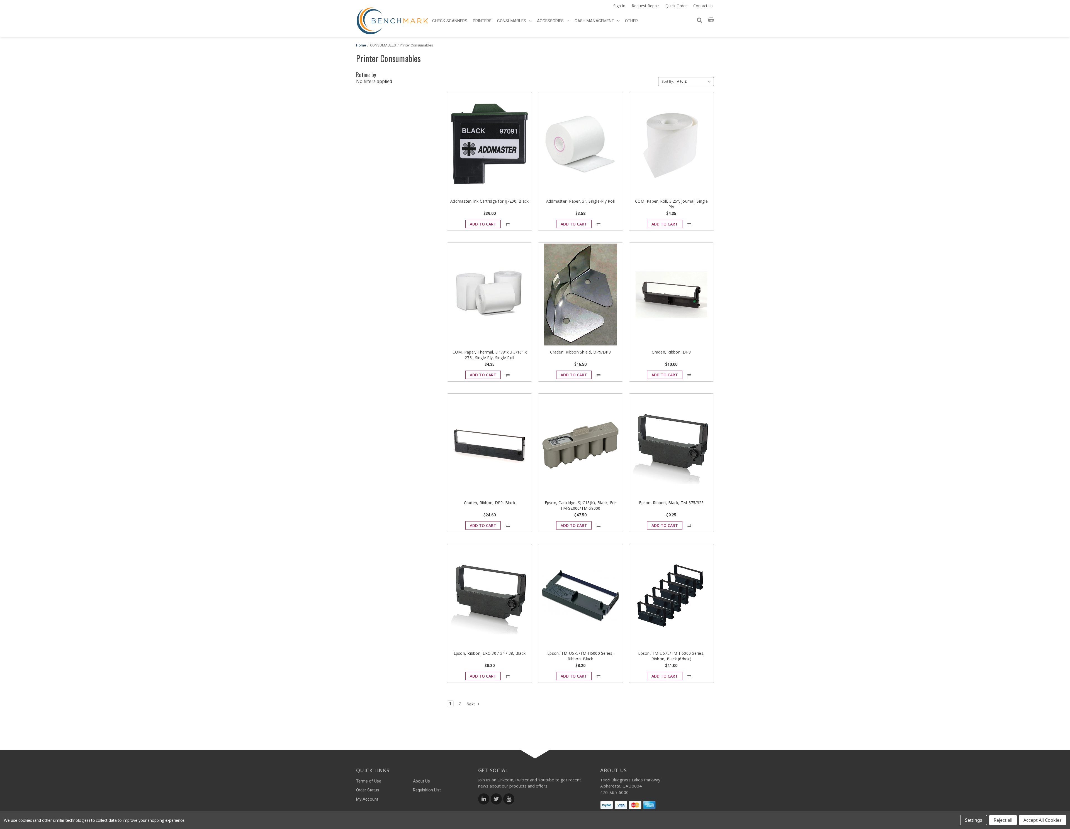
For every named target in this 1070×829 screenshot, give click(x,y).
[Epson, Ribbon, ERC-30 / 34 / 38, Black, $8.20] (489, 596)
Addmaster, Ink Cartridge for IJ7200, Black (489, 201)
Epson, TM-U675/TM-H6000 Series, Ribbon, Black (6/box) (671, 656)
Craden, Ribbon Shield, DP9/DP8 (580, 352)
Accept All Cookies (1042, 820)
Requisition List (427, 790)
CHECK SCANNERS (449, 20)
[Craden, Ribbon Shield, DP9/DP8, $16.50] (580, 294)
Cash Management (594, 20)
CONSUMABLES (511, 20)
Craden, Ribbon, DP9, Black (489, 502)
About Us (421, 781)
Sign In (619, 5)
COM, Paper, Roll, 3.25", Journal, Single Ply (671, 203)
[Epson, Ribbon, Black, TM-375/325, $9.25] (671, 445)
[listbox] (695, 81)
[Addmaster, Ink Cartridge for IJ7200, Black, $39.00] (489, 144)
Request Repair (645, 5)
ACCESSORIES (550, 20)
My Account (367, 799)
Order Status (367, 790)
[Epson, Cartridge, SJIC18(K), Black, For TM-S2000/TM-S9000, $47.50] (580, 445)
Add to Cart (483, 224)
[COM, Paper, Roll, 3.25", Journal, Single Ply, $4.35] (671, 144)
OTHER (631, 20)
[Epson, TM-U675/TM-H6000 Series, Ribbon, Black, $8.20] (580, 596)
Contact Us (703, 5)
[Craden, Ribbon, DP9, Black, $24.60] (489, 445)
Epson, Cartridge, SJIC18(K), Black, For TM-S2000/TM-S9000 (580, 505)
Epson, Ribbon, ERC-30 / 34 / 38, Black (490, 653)
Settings (973, 820)
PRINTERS (482, 20)
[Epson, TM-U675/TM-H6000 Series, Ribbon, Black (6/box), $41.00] (671, 596)
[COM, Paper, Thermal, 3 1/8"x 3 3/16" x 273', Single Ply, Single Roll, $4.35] (489, 294)
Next (471, 704)
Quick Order (676, 5)
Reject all (1003, 820)
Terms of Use (368, 781)
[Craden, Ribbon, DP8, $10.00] (671, 294)
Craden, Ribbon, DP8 (671, 352)
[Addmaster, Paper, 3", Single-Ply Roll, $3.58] (580, 144)
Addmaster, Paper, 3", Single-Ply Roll (580, 201)
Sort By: (668, 81)
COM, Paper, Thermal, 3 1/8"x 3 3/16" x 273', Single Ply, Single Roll (490, 354)
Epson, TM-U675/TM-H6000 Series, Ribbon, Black (580, 656)
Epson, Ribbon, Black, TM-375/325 (671, 502)
